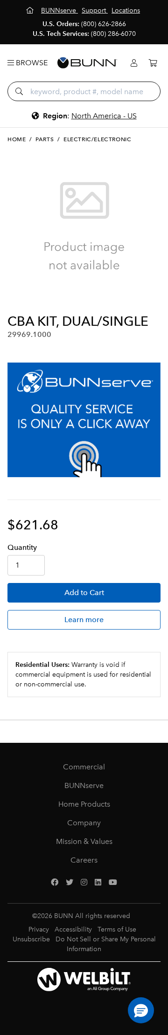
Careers (84, 860)
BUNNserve (84, 785)
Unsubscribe (31, 939)
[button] (141, 1010)
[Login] (134, 63)
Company (84, 822)
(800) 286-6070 (113, 34)
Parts (44, 139)
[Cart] (153, 63)
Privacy (38, 929)
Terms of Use (117, 929)
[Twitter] (69, 882)
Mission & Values (84, 841)
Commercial (84, 766)
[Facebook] (54, 882)
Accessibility (73, 929)
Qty (22, 547)
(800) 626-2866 (103, 24)
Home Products (84, 804)
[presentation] (15, 298)
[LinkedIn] (98, 882)
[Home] (30, 10)
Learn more (84, 619)
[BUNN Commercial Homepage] (87, 63)
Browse (31, 62)
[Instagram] (84, 882)
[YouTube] (113, 882)
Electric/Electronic (97, 139)
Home (16, 139)
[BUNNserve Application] (84, 420)
